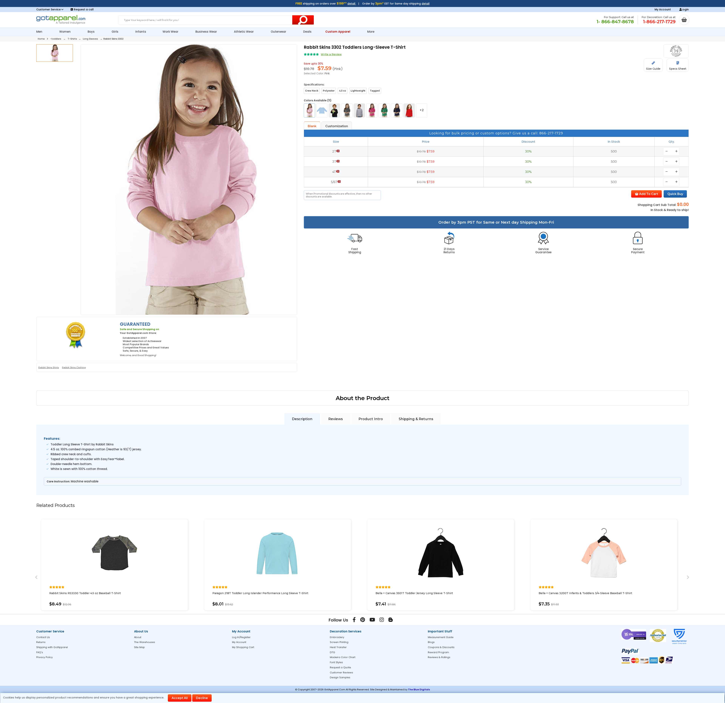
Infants (140, 32)
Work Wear (171, 32)
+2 (422, 110)
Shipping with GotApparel (52, 647)
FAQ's (39, 652)
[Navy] (396, 110)
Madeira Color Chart (342, 657)
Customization (336, 126)
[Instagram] (381, 620)
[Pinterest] (362, 620)
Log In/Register (241, 637)
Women (65, 32)
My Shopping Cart (243, 647)
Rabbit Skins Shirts (48, 367)
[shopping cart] (684, 19)
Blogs (431, 642)
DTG (332, 652)
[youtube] (372, 620)
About (137, 637)
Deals (307, 32)
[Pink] (309, 110)
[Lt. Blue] (321, 110)
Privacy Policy (44, 657)
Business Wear (206, 32)
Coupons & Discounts (441, 647)
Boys (91, 32)
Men (39, 32)
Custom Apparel (338, 32)
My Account (663, 9)
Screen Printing (339, 642)
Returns (41, 642)
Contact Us (43, 637)
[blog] (390, 620)
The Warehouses (144, 642)
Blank (312, 126)
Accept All (180, 698)
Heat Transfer (338, 647)
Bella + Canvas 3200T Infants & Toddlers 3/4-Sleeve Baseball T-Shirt (585, 593)
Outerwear (279, 32)
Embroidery (337, 637)
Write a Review (331, 54)
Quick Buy (675, 194)
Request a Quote (340, 667)
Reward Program (438, 652)
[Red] (409, 110)
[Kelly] (384, 110)
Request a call (84, 9)
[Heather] (359, 110)
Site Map (139, 647)
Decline (202, 698)
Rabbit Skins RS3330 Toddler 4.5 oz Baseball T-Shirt (85, 593)
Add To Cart (648, 194)
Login (685, 9)
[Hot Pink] (371, 110)
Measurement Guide (441, 637)
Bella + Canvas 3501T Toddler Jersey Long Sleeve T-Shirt (414, 593)
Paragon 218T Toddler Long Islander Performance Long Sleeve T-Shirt (260, 593)
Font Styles (336, 662)
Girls (115, 32)
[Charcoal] (346, 110)
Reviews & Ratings (439, 657)
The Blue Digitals (419, 689)
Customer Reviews (341, 672)
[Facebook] (354, 620)
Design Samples (340, 677)
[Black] (334, 110)
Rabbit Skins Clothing (74, 367)
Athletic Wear (244, 32)
